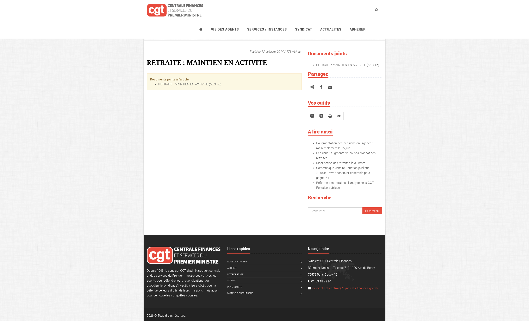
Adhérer (232, 267)
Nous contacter (237, 261)
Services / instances (267, 29)
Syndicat (303, 29)
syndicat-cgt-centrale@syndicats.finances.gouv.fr (345, 288)
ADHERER (358, 29)
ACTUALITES (330, 29)
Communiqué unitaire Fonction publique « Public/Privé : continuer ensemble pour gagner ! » (343, 173)
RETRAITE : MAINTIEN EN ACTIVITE (183, 84)
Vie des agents (225, 29)
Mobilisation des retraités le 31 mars (340, 163)
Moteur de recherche (240, 293)
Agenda (231, 280)
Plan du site (234, 286)
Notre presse (235, 274)
